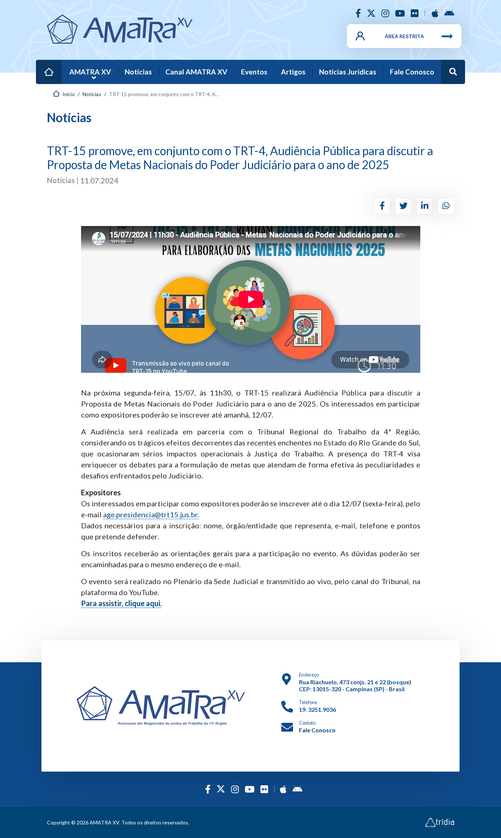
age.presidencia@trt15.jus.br (150, 514)
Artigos (293, 72)
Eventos (254, 72)
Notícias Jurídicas (347, 72)
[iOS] (435, 13)
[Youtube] (400, 13)
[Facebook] (358, 13)
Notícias (138, 72)
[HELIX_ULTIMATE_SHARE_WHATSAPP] (446, 206)
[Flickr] (414, 13)
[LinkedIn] (425, 206)
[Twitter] (371, 13)
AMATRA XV (90, 72)
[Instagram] (385, 13)
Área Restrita (404, 36)
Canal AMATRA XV (196, 72)
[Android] (449, 13)
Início (45, 67)
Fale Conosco (412, 72)
